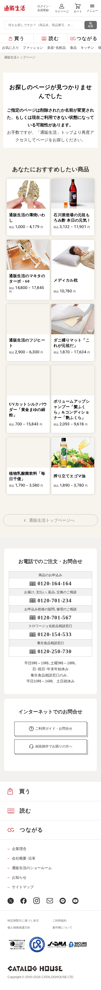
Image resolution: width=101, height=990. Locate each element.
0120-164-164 (54, 583)
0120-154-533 (54, 634)
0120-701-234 (54, 600)
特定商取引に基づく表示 (23, 920)
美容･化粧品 (56, 48)
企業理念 (19, 849)
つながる (87, 38)
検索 (90, 26)
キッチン (87, 48)
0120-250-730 (54, 651)
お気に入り (10, 48)
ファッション (33, 48)
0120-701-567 (54, 617)
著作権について (62, 927)
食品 (73, 48)
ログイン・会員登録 (44, 8)
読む (54, 38)
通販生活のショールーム (32, 868)
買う (19, 38)
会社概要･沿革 (23, 858)
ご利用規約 (59, 920)
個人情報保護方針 (19, 927)
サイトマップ (22, 887)
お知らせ (19, 877)
